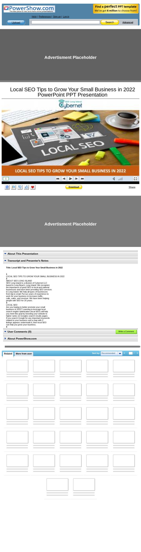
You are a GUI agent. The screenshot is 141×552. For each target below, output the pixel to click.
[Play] (70, 178)
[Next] (76, 178)
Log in (66, 16)
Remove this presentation (7, 187)
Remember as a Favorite (32, 187)
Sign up (57, 16)
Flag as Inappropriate (13, 187)
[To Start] (58, 178)
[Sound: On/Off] (114, 178)
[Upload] (16, 22)
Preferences (45, 16)
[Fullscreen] (135, 178)
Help (34, 16)
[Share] (126, 187)
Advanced (127, 22)
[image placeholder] (17, 366)
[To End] (82, 178)
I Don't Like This (20, 187)
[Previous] (64, 178)
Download (74, 187)
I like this (26, 187)
